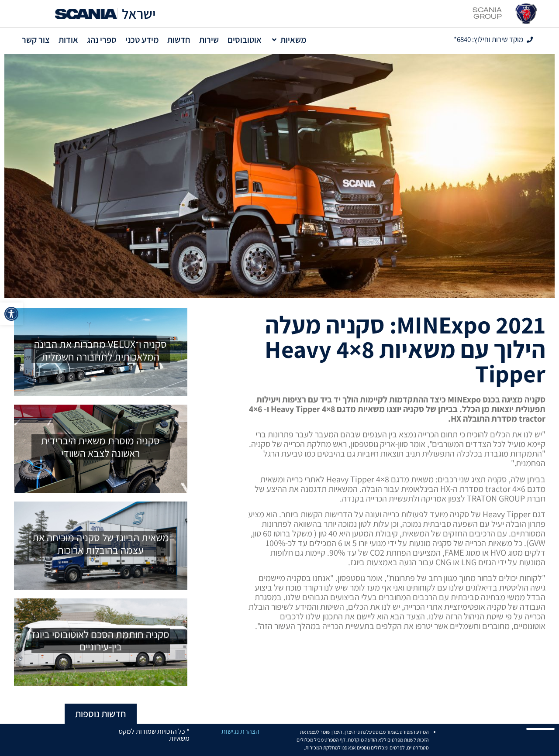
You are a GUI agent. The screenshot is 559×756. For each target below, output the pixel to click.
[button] (11, 313)
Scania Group (487, 13)
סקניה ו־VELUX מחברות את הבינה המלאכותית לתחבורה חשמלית (100, 350)
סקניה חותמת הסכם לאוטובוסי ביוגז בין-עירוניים (100, 640)
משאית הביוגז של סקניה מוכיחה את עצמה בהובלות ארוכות (100, 543)
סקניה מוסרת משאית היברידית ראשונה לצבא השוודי (100, 446)
